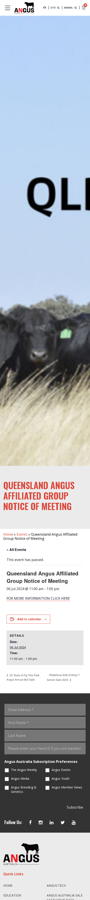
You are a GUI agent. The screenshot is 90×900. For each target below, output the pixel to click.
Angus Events (61, 770)
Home (8, 534)
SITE (53, 7)
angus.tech (56, 885)
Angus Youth (60, 778)
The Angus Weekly (24, 770)
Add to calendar (29, 619)
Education (12, 895)
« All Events (16, 549)
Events (22, 534)
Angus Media (20, 778)
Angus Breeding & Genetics (23, 789)
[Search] (45, 8)
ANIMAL (69, 7)
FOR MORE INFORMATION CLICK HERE (38, 598)
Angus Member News (67, 787)
